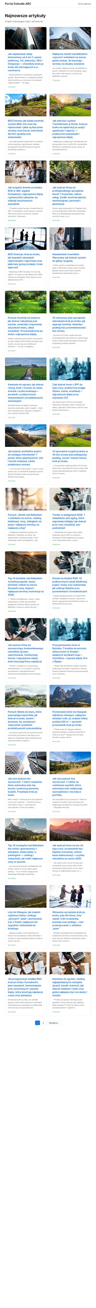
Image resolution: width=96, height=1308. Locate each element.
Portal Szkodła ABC (18, 3)
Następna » (54, 1023)
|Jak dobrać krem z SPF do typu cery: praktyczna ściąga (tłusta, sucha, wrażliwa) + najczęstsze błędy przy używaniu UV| (68, 391)
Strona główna (84, 4)
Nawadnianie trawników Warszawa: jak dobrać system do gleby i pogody (69, 257)
